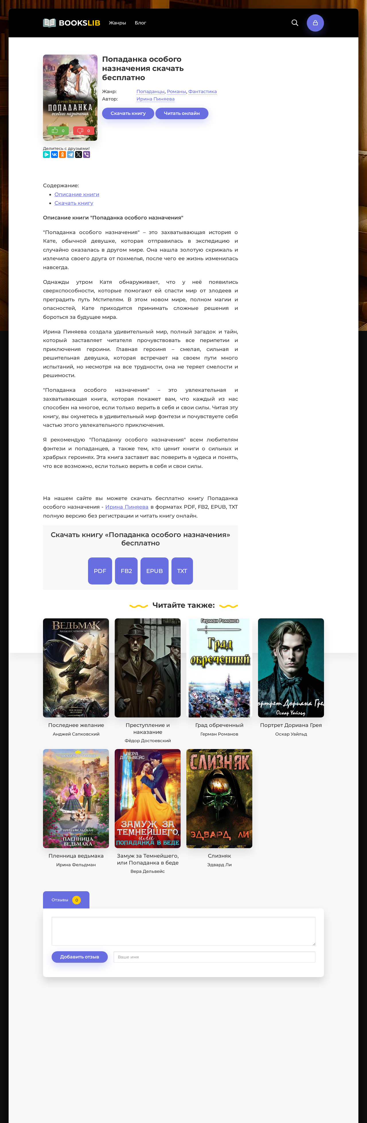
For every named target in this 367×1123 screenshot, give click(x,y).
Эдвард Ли (219, 864)
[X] (78, 154)
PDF (100, 571)
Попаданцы (150, 91)
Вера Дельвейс (147, 871)
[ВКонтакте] (54, 154)
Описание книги (76, 194)
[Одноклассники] (62, 154)
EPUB (154, 571)
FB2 (126, 571)
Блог (140, 23)
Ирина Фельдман (76, 864)
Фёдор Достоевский (148, 740)
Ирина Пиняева (155, 99)
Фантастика (202, 91)
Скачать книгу (128, 113)
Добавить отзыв (79, 957)
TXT (182, 571)
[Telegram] (70, 154)
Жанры (117, 23)
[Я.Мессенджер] (46, 154)
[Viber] (86, 154)
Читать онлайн (182, 113)
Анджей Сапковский (76, 734)
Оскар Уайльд (291, 734)
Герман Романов (219, 734)
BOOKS (79, 23)
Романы (176, 91)
